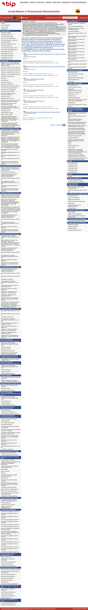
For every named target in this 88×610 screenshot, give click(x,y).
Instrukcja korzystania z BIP (74, 230)
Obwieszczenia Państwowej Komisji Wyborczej (9, 386)
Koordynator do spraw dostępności (9, 87)
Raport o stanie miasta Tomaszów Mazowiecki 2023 (76, 46)
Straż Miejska (71, 203)
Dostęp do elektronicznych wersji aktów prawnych (77, 68)
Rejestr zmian (57, 2)
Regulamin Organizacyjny (7, 84)
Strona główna (24, 2)
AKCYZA (70, 106)
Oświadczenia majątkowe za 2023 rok (10, 524)
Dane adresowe (4, 80)
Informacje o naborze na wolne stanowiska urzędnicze (8, 94)
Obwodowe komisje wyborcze (8, 351)
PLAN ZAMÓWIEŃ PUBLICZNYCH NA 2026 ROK (9, 150)
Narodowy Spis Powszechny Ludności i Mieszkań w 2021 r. (10, 360)
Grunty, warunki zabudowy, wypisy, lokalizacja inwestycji (9, 475)
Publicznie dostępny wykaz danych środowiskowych (76, 187)
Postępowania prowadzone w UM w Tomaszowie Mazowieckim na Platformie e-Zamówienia (9, 175)
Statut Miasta (4, 29)
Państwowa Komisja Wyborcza (8, 562)
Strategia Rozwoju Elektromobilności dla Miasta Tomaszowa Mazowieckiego (77, 123)
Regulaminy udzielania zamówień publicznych (9, 186)
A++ (27, 17)
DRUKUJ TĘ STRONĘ (56, 125)
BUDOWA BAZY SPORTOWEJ (8, 172)
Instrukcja (33, 2)
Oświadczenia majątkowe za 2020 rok (10, 546)
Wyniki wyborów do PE (6, 557)
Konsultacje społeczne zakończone (76, 181)
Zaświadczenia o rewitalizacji (8, 460)
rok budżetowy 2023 (72, 168)
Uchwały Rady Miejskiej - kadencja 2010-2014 (77, 61)
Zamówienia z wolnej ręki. (7, 449)
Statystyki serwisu (6, 608)
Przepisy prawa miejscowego (74, 92)
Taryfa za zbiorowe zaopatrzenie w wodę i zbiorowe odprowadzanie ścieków (77, 158)
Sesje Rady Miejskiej (5, 42)
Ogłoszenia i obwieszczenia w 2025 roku (10, 69)
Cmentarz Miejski (72, 208)
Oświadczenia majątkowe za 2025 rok (10, 511)
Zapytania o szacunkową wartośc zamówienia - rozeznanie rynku (9, 292)
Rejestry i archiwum (5, 96)
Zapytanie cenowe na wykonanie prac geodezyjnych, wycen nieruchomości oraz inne (9, 163)
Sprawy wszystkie (5, 471)
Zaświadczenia (71, 102)
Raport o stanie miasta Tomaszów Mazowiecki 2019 (76, 58)
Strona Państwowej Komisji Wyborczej (10, 413)
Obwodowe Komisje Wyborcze (8, 412)
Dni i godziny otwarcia (6, 82)
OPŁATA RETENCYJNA (73, 145)
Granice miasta (4, 27)
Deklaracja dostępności (79, 2)
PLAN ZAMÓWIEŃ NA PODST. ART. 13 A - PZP (10, 447)
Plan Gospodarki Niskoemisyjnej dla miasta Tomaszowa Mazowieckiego (76, 129)
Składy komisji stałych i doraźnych (9, 40)
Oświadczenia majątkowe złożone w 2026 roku (9, 514)
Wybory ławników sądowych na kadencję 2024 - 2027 (10, 378)
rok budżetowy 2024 (72, 166)
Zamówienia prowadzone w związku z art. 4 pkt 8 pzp (10, 427)
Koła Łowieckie (71, 147)
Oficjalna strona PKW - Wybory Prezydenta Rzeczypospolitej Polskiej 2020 (9, 367)
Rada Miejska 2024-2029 (7, 34)
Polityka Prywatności (73, 226)
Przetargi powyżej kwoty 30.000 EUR (9, 455)
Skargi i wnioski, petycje (6, 114)
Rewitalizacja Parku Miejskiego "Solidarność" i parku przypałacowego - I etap (10, 237)
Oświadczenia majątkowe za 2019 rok (10, 551)
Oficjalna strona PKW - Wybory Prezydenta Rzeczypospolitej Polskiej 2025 (9, 344)
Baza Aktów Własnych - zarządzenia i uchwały (77, 24)
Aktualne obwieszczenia (73, 79)
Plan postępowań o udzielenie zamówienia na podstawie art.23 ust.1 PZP (10, 182)
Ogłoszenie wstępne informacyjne (9, 419)
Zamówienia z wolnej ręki (7, 279)
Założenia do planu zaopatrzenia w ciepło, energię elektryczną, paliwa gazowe (76, 141)
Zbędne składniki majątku (7, 112)
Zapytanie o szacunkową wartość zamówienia (9, 440)
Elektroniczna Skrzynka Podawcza (9, 491)
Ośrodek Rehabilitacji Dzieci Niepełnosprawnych (74, 206)
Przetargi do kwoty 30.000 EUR (8, 453)
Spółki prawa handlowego (74, 199)
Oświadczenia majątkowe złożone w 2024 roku (9, 522)
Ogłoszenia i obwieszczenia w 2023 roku (10, 72)
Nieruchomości (4, 478)
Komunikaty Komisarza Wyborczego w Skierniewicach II (10, 572)
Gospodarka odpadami (73, 137)
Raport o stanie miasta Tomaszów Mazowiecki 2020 (76, 55)
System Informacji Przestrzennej (75, 74)
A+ (24, 17)
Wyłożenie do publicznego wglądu (76, 77)
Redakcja (48, 2)
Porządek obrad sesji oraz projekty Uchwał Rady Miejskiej (76, 29)
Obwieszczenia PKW (6, 349)
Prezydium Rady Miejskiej (7, 36)
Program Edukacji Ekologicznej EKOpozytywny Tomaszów (75, 120)
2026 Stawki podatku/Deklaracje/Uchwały (74, 89)
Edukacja (3, 473)
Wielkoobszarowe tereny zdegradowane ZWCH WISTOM (77, 113)
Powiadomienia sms (73, 85)
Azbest (69, 143)
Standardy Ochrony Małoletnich (8, 89)
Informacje (3, 78)
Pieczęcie (3, 23)
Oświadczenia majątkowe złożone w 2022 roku (9, 539)
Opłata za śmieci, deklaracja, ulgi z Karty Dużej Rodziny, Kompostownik (77, 100)
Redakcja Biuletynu (72, 228)
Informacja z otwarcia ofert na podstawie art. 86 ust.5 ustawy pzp (10, 430)
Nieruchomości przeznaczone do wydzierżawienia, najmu (8, 104)
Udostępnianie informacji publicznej (9, 496)
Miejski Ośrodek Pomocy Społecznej (76, 201)
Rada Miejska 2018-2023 (7, 51)
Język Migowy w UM (5, 110)
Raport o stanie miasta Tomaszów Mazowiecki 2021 (76, 52)
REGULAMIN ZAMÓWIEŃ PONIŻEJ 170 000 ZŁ (10, 156)
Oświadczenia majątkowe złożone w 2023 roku (9, 536)
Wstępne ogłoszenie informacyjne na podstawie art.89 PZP (9, 286)
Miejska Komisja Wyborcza (7, 578)
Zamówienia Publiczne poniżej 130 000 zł (10, 179)
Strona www (41, 2)
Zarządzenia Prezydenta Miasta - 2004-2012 (77, 34)
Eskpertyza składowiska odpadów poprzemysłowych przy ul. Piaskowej (76, 155)
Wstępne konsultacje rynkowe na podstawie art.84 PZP (8, 295)
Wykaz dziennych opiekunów (74, 214)
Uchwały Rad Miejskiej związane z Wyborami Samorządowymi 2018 (9, 500)
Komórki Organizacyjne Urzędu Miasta (10, 86)
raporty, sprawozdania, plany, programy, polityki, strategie (77, 37)
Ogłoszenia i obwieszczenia (7, 76)
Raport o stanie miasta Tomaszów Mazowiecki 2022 (76, 49)
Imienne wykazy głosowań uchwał (9, 47)
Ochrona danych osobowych (7, 91)
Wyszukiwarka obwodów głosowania (9, 583)
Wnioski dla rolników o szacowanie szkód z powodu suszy (9, 467)
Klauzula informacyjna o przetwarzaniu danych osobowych (10, 529)
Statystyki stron (66, 2)
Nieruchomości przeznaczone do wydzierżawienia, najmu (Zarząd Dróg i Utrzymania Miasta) (10, 108)
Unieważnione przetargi (6, 424)
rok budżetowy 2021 (72, 172)
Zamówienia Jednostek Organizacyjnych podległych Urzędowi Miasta (10, 433)
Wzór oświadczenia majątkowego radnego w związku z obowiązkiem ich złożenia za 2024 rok (10, 532)
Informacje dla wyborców (7, 563)
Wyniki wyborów (5, 582)
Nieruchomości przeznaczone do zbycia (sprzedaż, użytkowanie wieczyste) (10, 101)
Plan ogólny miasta (72, 72)
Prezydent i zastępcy (6, 32)
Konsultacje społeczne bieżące (75, 180)
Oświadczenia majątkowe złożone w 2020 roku (9, 549)
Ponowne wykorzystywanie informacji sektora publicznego (10, 493)
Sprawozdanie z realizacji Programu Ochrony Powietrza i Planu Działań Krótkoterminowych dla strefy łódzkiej (77, 133)
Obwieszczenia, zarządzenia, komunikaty (8, 559)
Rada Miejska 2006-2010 (7, 59)
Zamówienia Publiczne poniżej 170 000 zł (10, 159)
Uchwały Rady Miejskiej (73, 31)
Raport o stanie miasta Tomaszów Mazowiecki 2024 (76, 43)
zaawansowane (84, 17)
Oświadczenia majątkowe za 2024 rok (10, 519)
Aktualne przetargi (5, 420)
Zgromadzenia (4, 469)
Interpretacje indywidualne (74, 97)
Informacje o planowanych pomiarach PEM (77, 117)
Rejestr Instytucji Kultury (73, 197)
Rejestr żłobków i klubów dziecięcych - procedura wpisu (77, 216)
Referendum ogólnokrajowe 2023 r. (9, 602)
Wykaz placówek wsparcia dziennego (76, 220)
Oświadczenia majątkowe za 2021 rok (10, 542)
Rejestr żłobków (71, 212)
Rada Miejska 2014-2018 (7, 53)
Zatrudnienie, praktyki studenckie (8, 487)
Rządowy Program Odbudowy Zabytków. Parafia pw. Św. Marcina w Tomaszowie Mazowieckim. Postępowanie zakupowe (10, 196)
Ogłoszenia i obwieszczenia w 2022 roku (10, 74)
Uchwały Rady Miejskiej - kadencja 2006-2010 (77, 64)
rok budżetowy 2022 (72, 170)
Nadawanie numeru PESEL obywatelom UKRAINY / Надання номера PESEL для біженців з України (10, 64)
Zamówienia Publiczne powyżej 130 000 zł (10, 274)
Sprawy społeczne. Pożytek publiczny (9, 489)
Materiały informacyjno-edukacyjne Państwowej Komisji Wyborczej (9, 353)
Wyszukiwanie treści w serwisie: (54, 17)
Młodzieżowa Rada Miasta (7, 55)
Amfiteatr (70, 176)
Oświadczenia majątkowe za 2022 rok (10, 526)
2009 (69, 192)
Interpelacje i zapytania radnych (8, 44)
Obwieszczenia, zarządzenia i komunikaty (8, 589)
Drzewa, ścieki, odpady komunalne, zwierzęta (9, 480)
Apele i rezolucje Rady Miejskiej (75, 26)
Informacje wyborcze (6, 347)
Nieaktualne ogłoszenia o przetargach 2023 (54, 24)
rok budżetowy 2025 (72, 165)
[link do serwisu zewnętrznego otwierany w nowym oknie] (8, 4)
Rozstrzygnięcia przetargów (7, 422)
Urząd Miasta (32, 21)
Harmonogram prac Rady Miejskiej (9, 49)
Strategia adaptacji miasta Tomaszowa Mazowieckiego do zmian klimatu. (77, 126)
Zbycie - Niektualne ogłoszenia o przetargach (33, 24)
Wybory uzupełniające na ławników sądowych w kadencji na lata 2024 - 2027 (10, 381)
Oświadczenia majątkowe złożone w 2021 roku (9, 544)
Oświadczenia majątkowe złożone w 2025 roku (9, 517)
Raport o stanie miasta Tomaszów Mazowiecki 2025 (76, 40)
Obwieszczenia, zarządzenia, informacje (10, 569)
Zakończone (71, 81)
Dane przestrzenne (72, 75)
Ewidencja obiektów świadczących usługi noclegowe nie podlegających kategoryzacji (10, 463)
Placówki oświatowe (72, 195)
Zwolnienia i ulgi (72, 96)
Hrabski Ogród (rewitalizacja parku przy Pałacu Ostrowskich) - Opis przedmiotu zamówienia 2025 (10, 169)
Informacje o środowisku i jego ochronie (77, 190)
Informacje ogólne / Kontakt (74, 87)
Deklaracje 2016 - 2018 (73, 94)
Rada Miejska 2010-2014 (7, 57)
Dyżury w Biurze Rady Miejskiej (8, 38)
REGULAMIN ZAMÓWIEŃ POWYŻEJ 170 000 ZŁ (10, 153)
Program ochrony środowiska (75, 135)
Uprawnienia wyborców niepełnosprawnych (6, 507)
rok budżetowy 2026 (72, 163)
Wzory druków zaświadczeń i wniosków (77, 104)
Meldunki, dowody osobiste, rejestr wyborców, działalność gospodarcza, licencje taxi (9, 484)
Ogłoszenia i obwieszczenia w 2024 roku (10, 71)
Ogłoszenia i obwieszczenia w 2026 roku (10, 67)
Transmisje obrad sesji (6, 46)
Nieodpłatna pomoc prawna (7, 98)
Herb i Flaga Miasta (5, 25)
